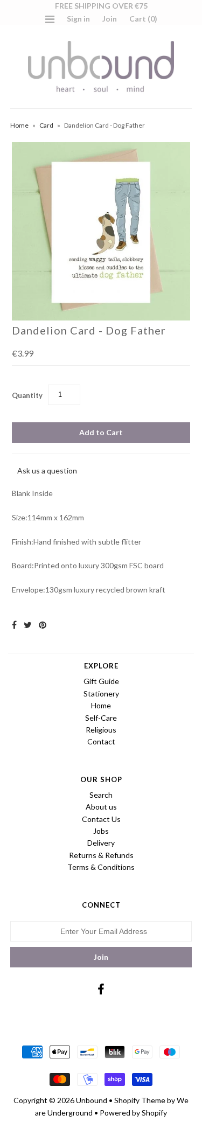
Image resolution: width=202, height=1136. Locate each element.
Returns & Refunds (101, 855)
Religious (101, 729)
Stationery (101, 693)
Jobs (101, 830)
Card (46, 125)
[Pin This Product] (42, 624)
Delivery (101, 842)
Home (19, 125)
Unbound (91, 1100)
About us (101, 806)
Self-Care (101, 717)
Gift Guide (101, 681)
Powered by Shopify (133, 1112)
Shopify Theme (139, 1100)
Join (109, 18)
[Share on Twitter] (28, 624)
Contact (101, 741)
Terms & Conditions (101, 867)
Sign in (78, 18)
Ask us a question (47, 470)
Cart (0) (143, 18)
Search (101, 794)
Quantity (27, 395)
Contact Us (101, 819)
